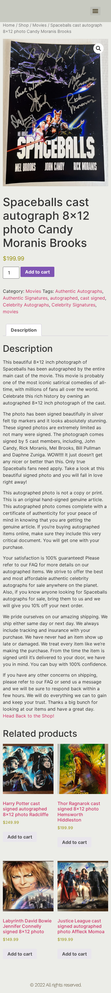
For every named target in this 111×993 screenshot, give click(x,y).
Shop (23, 25)
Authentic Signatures (25, 298)
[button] (98, 48)
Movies (39, 25)
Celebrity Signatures (73, 305)
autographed (64, 298)
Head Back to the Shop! (28, 716)
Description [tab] (24, 330)
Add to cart (37, 272)
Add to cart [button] (19, 837)
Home (9, 25)
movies (10, 311)
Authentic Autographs (78, 291)
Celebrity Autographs (26, 305)
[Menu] (95, 11)
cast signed (92, 298)
